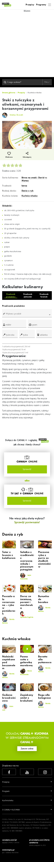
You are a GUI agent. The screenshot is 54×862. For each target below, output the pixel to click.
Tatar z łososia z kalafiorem (8, 555)
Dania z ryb (27, 190)
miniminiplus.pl (8, 850)
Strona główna (8, 92)
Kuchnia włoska (29, 196)
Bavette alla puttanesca (44, 659)
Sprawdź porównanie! (27, 522)
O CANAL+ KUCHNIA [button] (11, 809)
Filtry (46, 82)
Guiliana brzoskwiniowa (9, 698)
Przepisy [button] (6, 782)
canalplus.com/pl (9, 840)
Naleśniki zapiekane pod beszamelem (8, 662)
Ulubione (9, 157)
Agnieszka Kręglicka (26, 617)
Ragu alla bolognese (44, 696)
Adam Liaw (7, 708)
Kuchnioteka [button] (7, 800)
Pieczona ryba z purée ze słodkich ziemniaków (44, 559)
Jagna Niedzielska (25, 577)
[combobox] (27, 314)
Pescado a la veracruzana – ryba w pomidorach (8, 605)
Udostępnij (27, 157)
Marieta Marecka (8, 621)
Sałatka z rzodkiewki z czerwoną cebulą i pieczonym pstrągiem (27, 561)
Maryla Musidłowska (26, 673)
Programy (41, 4)
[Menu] (49, 4)
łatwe (24, 185)
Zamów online (27, 748)
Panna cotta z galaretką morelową (26, 661)
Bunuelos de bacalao (43, 599)
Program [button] (6, 791)
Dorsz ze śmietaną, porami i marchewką (26, 602)
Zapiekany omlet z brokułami (26, 698)
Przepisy (30, 4)
